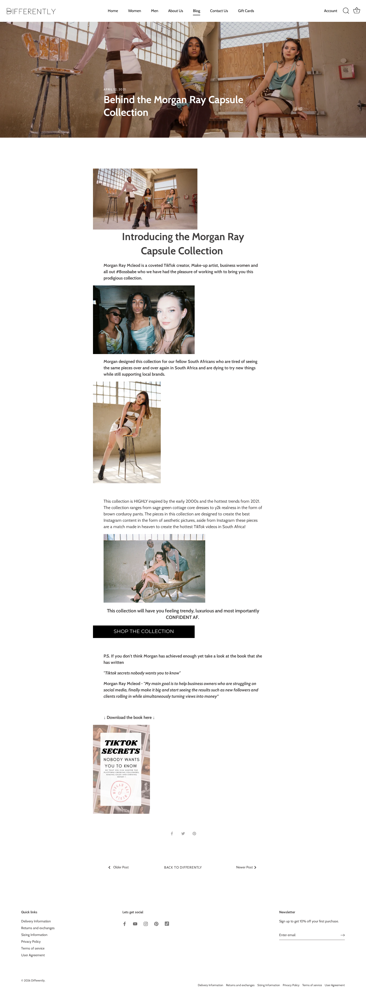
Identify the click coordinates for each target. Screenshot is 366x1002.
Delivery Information (36, 921)
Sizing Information (34, 935)
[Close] (355, 915)
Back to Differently (183, 867)
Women (134, 10)
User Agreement (33, 955)
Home (113, 10)
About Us (175, 10)
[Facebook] (296, 986)
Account (330, 10)
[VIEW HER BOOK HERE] (121, 728)
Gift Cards (246, 10)
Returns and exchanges (38, 928)
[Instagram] (313, 986)
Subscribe (313, 972)
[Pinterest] (321, 986)
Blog (196, 10)
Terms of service (32, 949)
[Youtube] (304, 986)
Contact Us (219, 10)
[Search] (346, 10)
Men (154, 10)
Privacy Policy (31, 942)
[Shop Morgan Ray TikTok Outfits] (144, 628)
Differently (38, 980)
